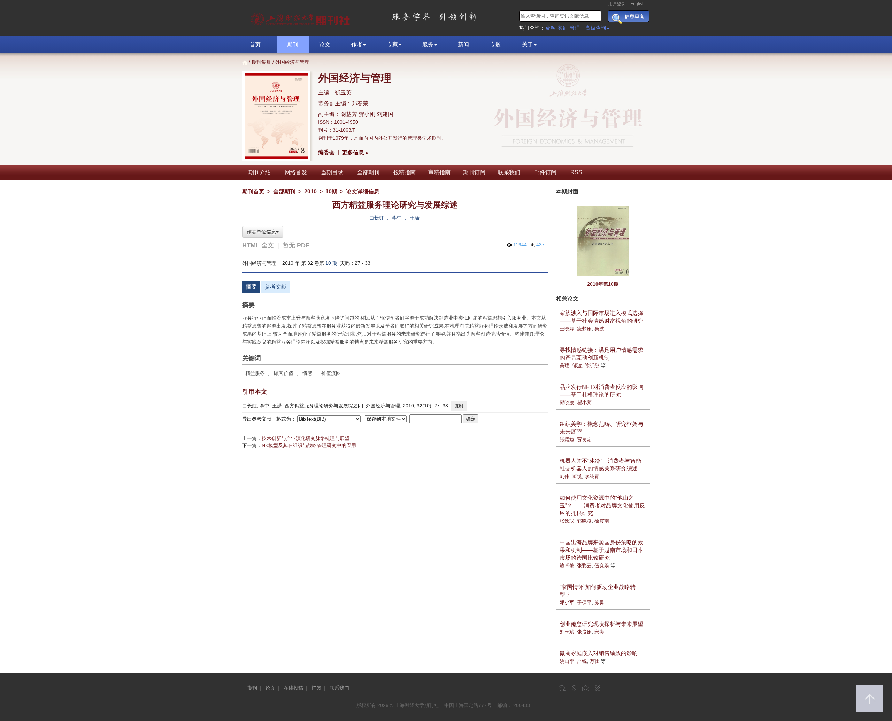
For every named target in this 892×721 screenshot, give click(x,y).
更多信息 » (355, 152)
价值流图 (331, 373)
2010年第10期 (602, 284)
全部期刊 (368, 172)
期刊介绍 (259, 172)
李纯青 (592, 476)
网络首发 (296, 172)
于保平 (584, 602)
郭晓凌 (567, 402)
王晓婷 (567, 328)
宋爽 (599, 632)
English (637, 3)
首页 (255, 44)
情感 (307, 373)
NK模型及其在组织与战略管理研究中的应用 (309, 445)
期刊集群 (261, 62)
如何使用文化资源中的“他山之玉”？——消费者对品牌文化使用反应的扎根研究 (602, 505)
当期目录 (332, 172)
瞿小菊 (584, 402)
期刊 (292, 44)
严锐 (582, 661)
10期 (331, 191)
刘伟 (564, 476)
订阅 (316, 688)
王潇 (415, 218)
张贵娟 (584, 632)
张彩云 (584, 565)
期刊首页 (253, 191)
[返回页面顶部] (869, 698)
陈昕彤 (592, 365)
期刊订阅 (474, 172)
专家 (392, 44)
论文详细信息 (362, 191)
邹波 (577, 365)
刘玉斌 (567, 632)
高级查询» (597, 28)
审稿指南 (439, 172)
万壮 (594, 661)
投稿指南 (404, 172)
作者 (356, 44)
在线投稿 (293, 688)
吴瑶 (564, 365)
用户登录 (616, 3)
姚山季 (567, 661)
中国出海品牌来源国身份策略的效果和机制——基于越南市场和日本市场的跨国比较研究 (601, 550)
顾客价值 (283, 373)
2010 (310, 191)
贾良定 (584, 439)
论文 (324, 44)
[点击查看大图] (603, 241)
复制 (459, 406)
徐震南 (601, 521)
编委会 (326, 152)
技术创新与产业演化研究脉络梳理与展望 (305, 438)
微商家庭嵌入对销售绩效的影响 (599, 653)
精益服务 (255, 373)
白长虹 (376, 218)
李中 (397, 218)
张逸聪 (567, 521)
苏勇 (599, 602)
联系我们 (509, 172)
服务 (427, 44)
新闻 (463, 44)
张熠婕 (567, 439)
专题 (495, 44)
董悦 (577, 476)
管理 (575, 28)
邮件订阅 (545, 172)
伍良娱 (601, 565)
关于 (527, 44)
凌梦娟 (584, 328)
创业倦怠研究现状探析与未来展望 (601, 624)
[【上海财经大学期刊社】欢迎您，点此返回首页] (301, 17)
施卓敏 (567, 565)
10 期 (331, 263)
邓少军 (567, 602)
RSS (576, 172)
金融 (550, 28)
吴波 (599, 328)
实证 (563, 28)
